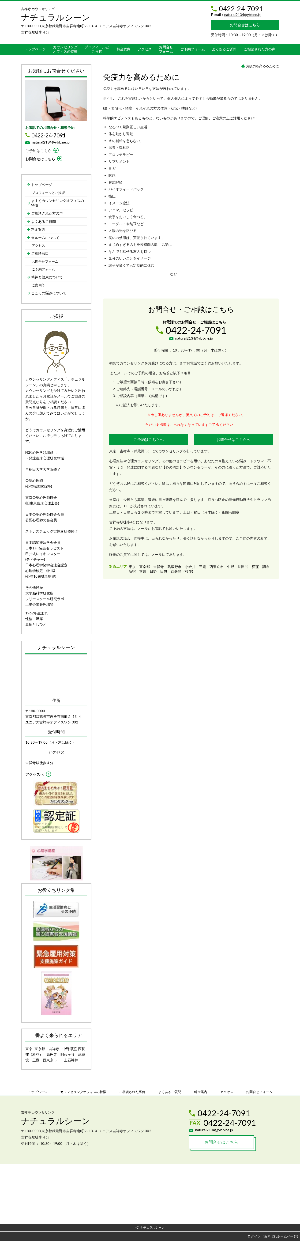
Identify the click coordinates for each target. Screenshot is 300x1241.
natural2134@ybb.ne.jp (242, 14)
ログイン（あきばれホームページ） (274, 1236)
